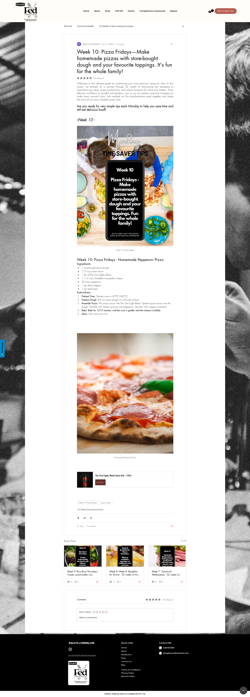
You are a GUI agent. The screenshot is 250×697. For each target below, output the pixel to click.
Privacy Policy (128, 673)
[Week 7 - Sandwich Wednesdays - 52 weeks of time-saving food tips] (167, 556)
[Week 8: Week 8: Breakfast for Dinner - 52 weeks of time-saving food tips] (125, 556)
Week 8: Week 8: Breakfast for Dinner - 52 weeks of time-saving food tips (124, 573)
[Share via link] (84, 518)
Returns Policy (128, 676)
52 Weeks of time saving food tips (116, 26)
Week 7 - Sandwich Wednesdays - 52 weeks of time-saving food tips (165, 573)
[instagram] (70, 649)
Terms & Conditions (131, 669)
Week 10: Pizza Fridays (88, 502)
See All (183, 540)
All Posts (68, 26)
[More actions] (171, 44)
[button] (211, 11)
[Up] (243, 690)
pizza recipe (106, 502)
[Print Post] (91, 518)
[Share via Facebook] (78, 518)
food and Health (85, 26)
